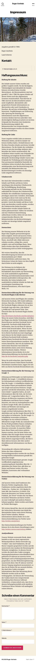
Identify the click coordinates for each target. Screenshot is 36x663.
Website (4, 638)
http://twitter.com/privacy (11, 521)
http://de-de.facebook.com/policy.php (15, 356)
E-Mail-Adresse (7, 630)
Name (4, 622)
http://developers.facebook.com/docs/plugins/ (18, 316)
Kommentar (6, 606)
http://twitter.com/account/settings (14, 529)
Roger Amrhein (18, 3)
